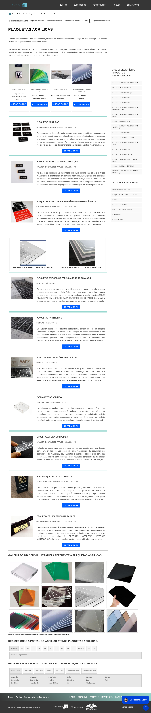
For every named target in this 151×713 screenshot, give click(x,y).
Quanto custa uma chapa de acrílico (76, 21)
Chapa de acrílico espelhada (101, 21)
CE (74, 648)
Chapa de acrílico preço (122, 93)
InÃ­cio (72, 697)
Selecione (14, 648)
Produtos (100, 5)
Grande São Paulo (73, 671)
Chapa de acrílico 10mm (121, 121)
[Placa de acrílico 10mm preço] (24, 621)
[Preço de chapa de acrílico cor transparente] (57, 621)
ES (33, 648)
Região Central (16, 671)
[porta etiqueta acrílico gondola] (22, 487)
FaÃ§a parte (120, 697)
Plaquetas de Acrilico (121, 190)
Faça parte (134, 5)
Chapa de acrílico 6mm (121, 103)
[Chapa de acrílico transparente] (57, 572)
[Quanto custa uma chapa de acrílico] (89, 621)
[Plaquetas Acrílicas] (33, 253)
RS (56, 648)
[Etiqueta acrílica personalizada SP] (22, 526)
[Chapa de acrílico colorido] (24, 572)
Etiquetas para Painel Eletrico (124, 195)
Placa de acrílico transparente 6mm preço (125, 172)
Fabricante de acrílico (121, 88)
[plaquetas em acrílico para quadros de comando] (22, 288)
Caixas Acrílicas (118, 219)
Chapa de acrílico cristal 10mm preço (124, 160)
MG (28, 648)
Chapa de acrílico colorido (123, 138)
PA (94, 648)
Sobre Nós (81, 5)
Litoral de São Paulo (89, 671)
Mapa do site (107, 697)
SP (39, 648)
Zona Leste (59, 671)
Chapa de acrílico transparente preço (125, 115)
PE (62, 648)
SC (51, 648)
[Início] (19, 5)
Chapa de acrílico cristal (122, 154)
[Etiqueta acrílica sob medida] (22, 447)
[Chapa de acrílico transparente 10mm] (122, 572)
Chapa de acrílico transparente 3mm (125, 143)
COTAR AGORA (18, 104)
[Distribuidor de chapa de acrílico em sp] (89, 596)
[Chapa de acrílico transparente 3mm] (89, 572)
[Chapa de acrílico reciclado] (122, 596)
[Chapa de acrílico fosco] (57, 596)
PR (45, 648)
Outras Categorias (125, 182)
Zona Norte (27, 671)
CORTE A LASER (118, 200)
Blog (118, 5)
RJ (22, 648)
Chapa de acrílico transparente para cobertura (125, 108)
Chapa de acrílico (119, 205)
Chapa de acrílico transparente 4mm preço (125, 127)
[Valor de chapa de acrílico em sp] (24, 596)
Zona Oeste (39, 671)
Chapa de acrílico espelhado (124, 166)
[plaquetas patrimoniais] (22, 328)
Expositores (117, 215)
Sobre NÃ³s (82, 697)
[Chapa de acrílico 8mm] (122, 621)
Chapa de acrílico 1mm (121, 149)
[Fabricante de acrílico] (22, 407)
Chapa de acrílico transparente (125, 83)
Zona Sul (49, 671)
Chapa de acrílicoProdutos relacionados (124, 72)
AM (89, 648)
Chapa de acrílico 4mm (121, 98)
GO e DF (81, 648)
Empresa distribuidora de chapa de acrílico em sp (46, 21)
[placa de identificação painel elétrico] (22, 367)
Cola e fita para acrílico (122, 210)
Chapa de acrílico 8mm (121, 133)
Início (64, 5)
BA (68, 648)
